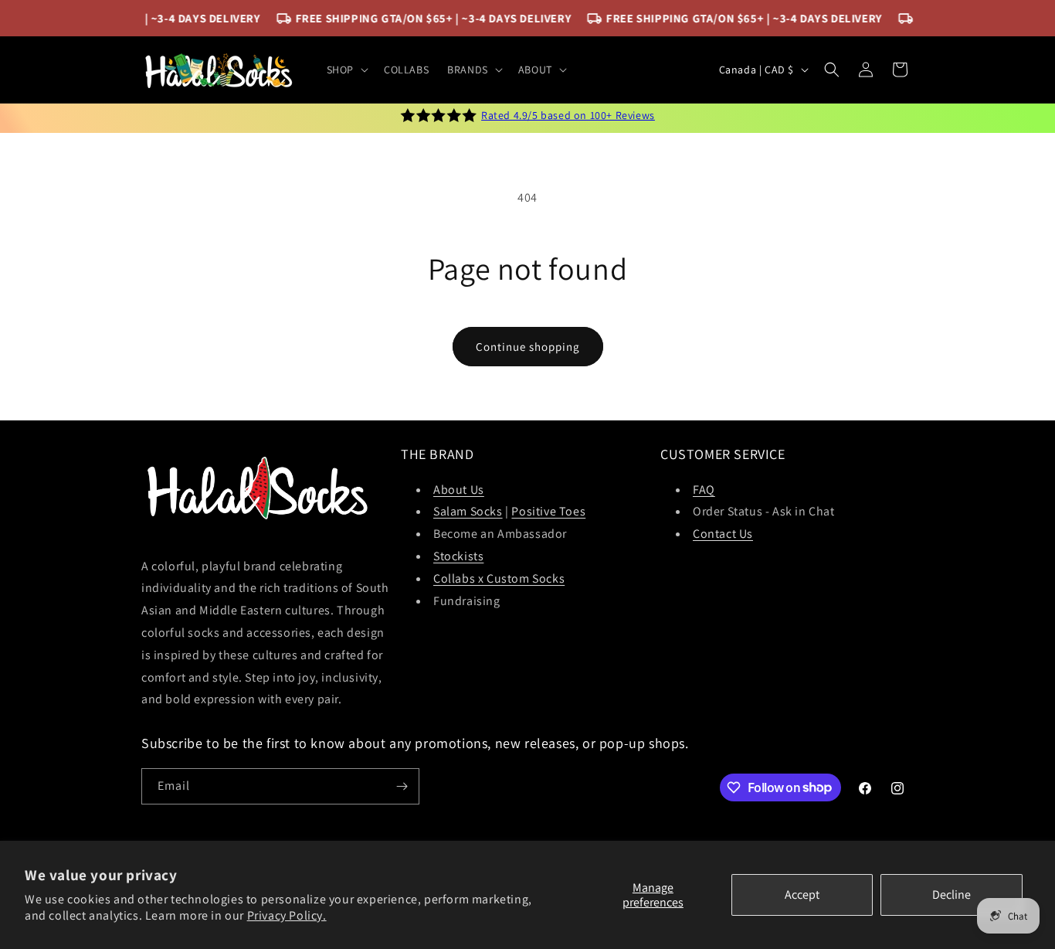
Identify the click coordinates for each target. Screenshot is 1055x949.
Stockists (458, 556)
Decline (951, 894)
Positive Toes (548, 511)
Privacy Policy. (287, 915)
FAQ (704, 489)
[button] (346, 69)
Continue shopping (528, 346)
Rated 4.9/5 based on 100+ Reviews (568, 115)
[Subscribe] (402, 786)
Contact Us (723, 534)
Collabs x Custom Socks (499, 578)
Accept (802, 894)
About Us (458, 489)
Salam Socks (468, 511)
